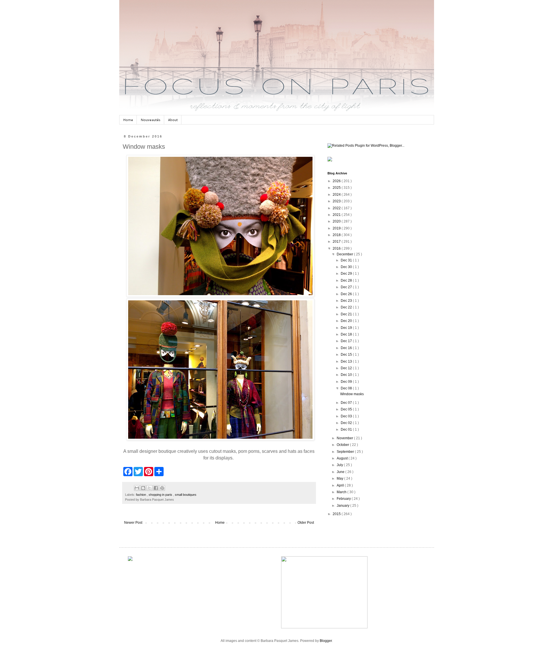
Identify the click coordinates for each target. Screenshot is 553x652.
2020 (337, 221)
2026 (337, 181)
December (345, 254)
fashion (141, 494)
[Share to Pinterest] (162, 488)
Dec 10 (347, 375)
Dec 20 (347, 321)
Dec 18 (347, 334)
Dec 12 (347, 368)
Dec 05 (347, 409)
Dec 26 (347, 294)
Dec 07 (347, 403)
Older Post (306, 523)
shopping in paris (161, 494)
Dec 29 (347, 274)
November (345, 438)
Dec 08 (347, 388)
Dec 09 (347, 382)
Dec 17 (347, 341)
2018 (337, 235)
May (340, 478)
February (344, 499)
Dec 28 (347, 280)
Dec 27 (347, 287)
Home (128, 119)
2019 (337, 228)
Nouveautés (150, 119)
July (340, 465)
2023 (337, 201)
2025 (337, 188)
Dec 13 (347, 361)
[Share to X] (149, 488)
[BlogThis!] (143, 488)
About (173, 119)
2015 (337, 514)
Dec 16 (347, 348)
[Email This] (137, 488)
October (343, 445)
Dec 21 (347, 314)
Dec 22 (347, 307)
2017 (337, 242)
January (343, 506)
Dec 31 (347, 260)
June (341, 472)
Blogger (326, 641)
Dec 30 (347, 267)
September (346, 452)
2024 (337, 195)
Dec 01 (347, 429)
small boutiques (185, 494)
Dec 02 (347, 423)
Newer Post (133, 523)
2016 (337, 248)
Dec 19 (347, 328)
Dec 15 (347, 355)
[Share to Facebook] (156, 488)
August (343, 458)
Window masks (352, 394)
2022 (337, 208)
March (342, 492)
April (341, 485)
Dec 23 (347, 301)
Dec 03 (347, 416)
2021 (337, 215)
